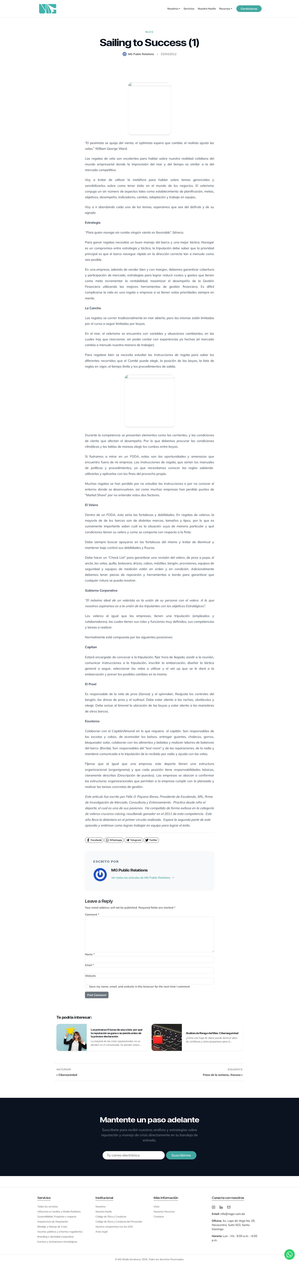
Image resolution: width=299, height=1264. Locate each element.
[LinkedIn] (221, 1207)
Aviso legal (101, 1231)
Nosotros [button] (172, 8)
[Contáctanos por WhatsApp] (289, 1254)
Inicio (156, 1206)
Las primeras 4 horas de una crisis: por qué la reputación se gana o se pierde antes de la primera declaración (116, 1033)
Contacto (159, 1216)
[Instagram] (213, 1207)
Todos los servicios (47, 1206)
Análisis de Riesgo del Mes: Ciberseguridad (212, 1033)
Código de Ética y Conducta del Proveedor (119, 1221)
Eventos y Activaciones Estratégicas (57, 1241)
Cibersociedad (67, 1075)
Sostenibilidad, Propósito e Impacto (56, 1216)
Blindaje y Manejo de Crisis (52, 1226)
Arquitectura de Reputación (52, 1221)
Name (90, 954)
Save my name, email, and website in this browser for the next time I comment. (140, 986)
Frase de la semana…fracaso (222, 1075)
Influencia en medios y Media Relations (59, 1211)
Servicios (189, 8)
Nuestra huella (104, 1211)
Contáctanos (249, 8)
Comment (92, 914)
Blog (149, 31)
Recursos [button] (224, 8)
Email (89, 965)
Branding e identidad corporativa (55, 1236)
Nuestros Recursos (164, 1211)
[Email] (228, 1207)
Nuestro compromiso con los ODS (114, 1226)
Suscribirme (181, 1155)
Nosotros (101, 1206)
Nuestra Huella (207, 8)
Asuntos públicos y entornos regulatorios (60, 1231)
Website (90, 975)
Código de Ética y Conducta (111, 1216)
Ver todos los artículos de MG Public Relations (140, 877)
